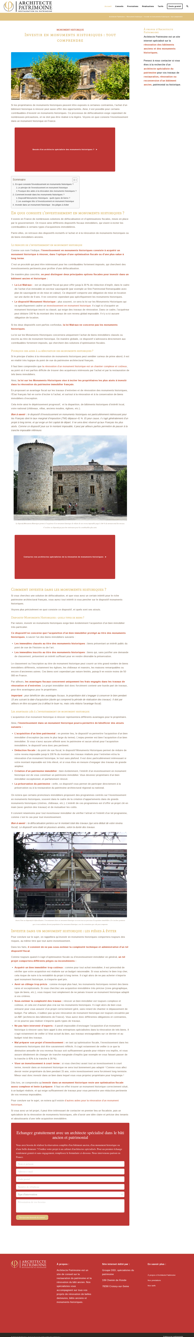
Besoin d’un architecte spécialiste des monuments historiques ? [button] (63, 149)
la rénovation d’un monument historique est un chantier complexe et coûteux (84, 366)
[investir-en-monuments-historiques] (70, 76)
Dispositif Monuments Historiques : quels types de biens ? (44, 198)
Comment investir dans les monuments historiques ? (39, 194)
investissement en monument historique (69, 305)
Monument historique (70, 29)
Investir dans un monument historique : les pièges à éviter (42, 205)
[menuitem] (108, 6)
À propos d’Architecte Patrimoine (161, 1275)
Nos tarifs (152, 1286)
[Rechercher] (187, 6)
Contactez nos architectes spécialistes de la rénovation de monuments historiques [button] (63, 557)
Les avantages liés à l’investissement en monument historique (46, 201)
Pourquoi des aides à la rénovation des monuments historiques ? (47, 191)
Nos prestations (154, 1280)
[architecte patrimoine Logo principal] (29, 6)
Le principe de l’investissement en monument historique (43, 188)
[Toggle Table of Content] (73, 180)
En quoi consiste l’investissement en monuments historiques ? (44, 184)
